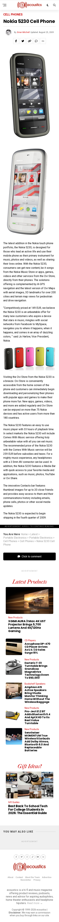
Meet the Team (32, 877)
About (10, 877)
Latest (34, 534)
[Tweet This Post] (23, 41)
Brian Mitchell (23, 32)
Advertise (46, 877)
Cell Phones (10, 541)
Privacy (36, 880)
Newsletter (25, 880)
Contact (19, 877)
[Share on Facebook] (16, 41)
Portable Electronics (15, 537)
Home (24, 534)
